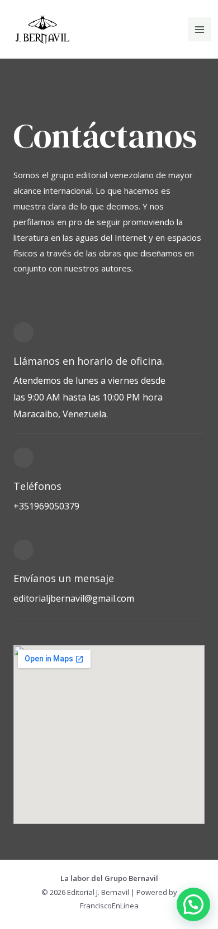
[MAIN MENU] (200, 29)
